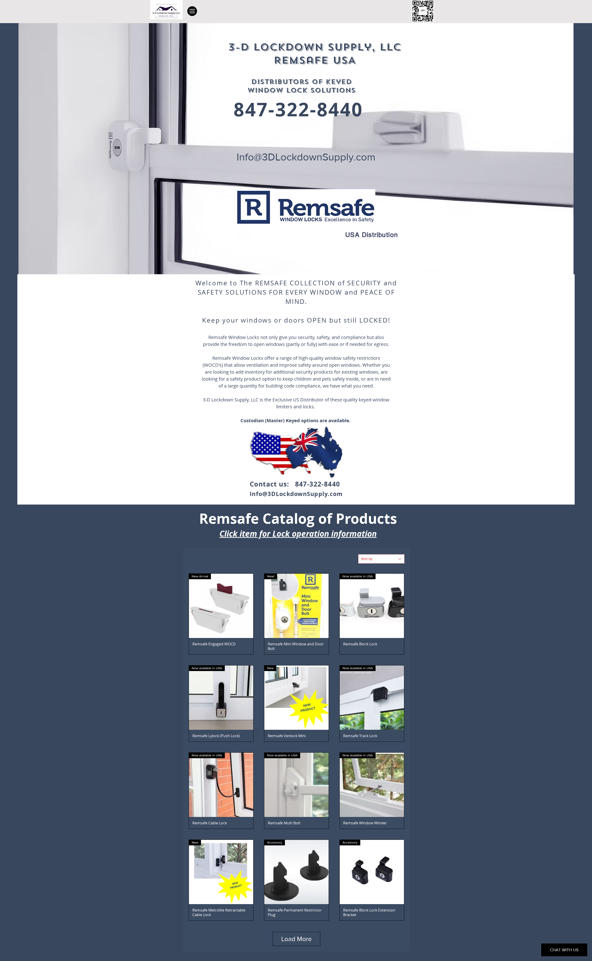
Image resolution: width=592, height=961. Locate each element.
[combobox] (381, 559)
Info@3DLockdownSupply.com (306, 157)
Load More (296, 939)
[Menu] (192, 11)
